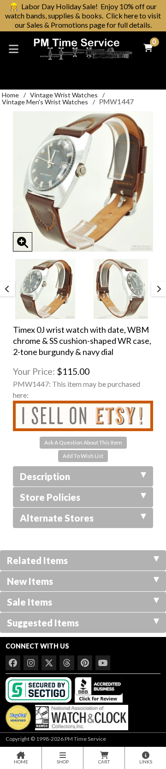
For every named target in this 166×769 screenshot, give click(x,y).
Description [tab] (45, 476)
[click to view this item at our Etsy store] (83, 414)
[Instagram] (31, 662)
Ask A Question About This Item (83, 442)
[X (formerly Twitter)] (49, 662)
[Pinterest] (84, 662)
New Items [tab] (30, 581)
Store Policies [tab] (50, 497)
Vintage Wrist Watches (64, 95)
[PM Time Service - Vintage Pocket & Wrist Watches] (83, 47)
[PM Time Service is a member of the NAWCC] (80, 715)
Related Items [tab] (37, 560)
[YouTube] (102, 662)
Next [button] (158, 289)
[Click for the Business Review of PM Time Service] (99, 689)
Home (10, 95)
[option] (45, 289)
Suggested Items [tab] (43, 622)
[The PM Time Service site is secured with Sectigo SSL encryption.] (39, 689)
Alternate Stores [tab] (57, 517)
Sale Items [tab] (29, 601)
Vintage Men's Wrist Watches (45, 102)
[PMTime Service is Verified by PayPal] (18, 715)
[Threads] (66, 662)
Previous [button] (7, 289)
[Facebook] (13, 662)
